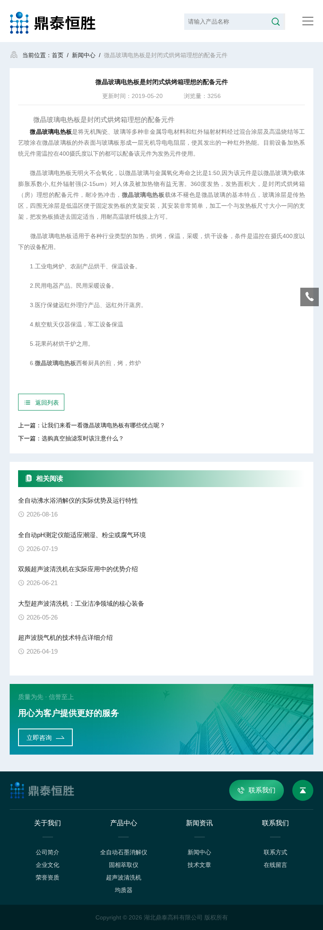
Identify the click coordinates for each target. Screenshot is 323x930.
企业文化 (47, 864)
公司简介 (47, 852)
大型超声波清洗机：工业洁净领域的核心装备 (81, 603)
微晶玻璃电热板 (50, 131)
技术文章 (199, 864)
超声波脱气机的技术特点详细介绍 (65, 637)
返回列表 (47, 402)
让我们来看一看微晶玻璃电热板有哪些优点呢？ (103, 425)
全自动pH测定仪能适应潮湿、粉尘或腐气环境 (82, 534)
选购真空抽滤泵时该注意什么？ (83, 438)
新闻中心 (83, 55)
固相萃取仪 (123, 864)
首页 (58, 55)
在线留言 (275, 864)
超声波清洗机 (123, 877)
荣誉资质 (47, 877)
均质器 (123, 890)
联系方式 (275, 852)
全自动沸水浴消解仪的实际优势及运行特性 (78, 500)
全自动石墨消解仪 (123, 852)
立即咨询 (39, 737)
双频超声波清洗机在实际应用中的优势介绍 (78, 568)
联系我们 (262, 790)
